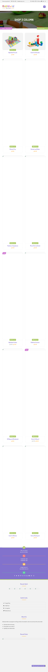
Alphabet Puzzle (12, 52)
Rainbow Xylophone (12, 246)
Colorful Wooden (35, 52)
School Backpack (35, 536)
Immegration (7, 608)
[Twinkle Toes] (8, 7)
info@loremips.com (20, 1)
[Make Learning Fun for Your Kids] (24, 653)
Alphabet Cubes (13, 342)
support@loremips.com (24, 568)
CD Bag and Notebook (12, 439)
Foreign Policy (7, 603)
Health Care (7, 605)
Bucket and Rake (35, 149)
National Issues (8, 610)
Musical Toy (13, 149)
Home (3, 28)
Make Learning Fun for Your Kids (38, 665)
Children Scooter (35, 342)
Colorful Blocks (13, 536)
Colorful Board (35, 439)
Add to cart (13, 49)
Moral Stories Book (35, 246)
